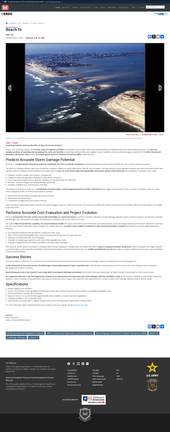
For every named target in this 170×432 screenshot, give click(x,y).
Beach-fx (154, 333)
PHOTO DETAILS (132, 134)
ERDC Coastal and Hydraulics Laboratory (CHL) (70, 333)
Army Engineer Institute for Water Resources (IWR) (121, 333)
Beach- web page (81, 305)
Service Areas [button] (85, 7)
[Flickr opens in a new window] (87, 364)
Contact (142, 7)
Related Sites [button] (123, 7)
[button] (54, 2)
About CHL (66, 7)
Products (75, 7)
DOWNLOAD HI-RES (149, 134)
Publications (112, 7)
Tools (96, 7)
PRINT (8, 143)
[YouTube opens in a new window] (78, 364)
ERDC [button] (133, 7)
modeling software (16, 337)
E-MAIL (15, 143)
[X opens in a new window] (73, 364)
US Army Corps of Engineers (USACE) (25, 333)
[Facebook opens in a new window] (68, 364)
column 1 (33, 337)
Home (58, 7)
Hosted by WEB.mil (70, 399)
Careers (103, 7)
